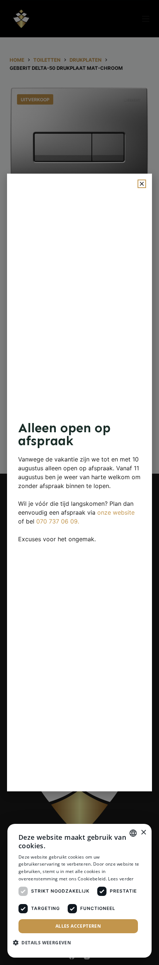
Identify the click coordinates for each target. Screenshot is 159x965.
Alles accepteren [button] (78, 926)
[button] (142, 184)
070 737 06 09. (57, 521)
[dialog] (79, 891)
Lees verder (120, 879)
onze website (116, 512)
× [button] (143, 832)
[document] (79, 482)
